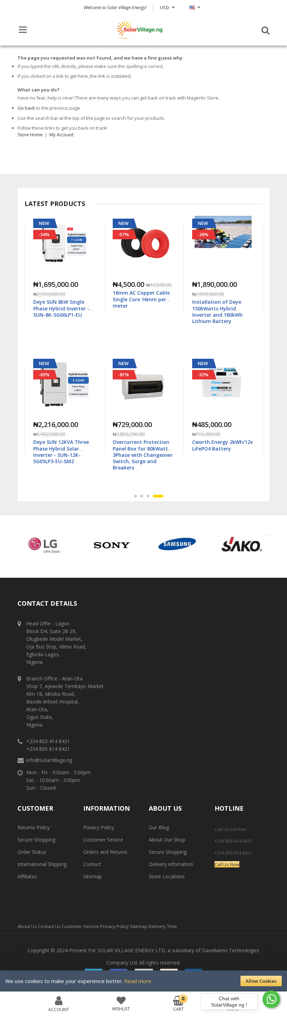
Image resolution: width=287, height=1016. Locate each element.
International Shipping (42, 864)
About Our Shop (167, 839)
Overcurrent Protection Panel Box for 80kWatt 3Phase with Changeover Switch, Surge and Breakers (63, 455)
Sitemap (92, 876)
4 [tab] (162, 496)
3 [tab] (155, 496)
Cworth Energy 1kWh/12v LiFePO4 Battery (222, 304)
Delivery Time (162, 926)
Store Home (30, 134)
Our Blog (159, 827)
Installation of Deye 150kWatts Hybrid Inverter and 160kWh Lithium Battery (138, 311)
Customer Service (103, 839)
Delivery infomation (171, 864)
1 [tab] (139, 496)
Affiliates (27, 876)
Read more (137, 980)
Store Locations (167, 876)
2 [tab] (149, 496)
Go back (26, 108)
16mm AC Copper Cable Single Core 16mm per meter (61, 299)
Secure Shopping (36, 839)
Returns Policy (34, 827)
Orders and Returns (105, 852)
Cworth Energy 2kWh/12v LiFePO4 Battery (143, 445)
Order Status (32, 852)
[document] (143, 981)
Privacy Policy (98, 827)
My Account (61, 134)
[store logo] (139, 29)
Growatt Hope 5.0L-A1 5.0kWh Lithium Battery (221, 445)
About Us (27, 926)
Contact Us (49, 926)
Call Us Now (227, 864)
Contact (92, 864)
